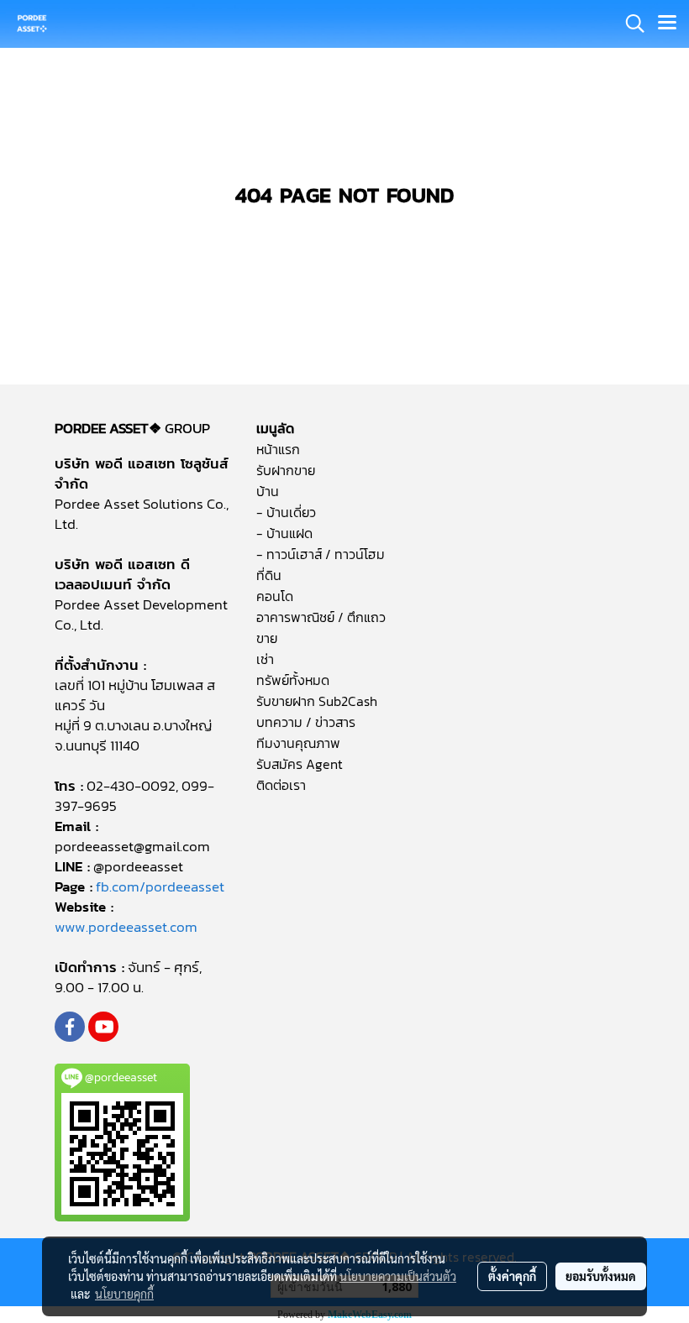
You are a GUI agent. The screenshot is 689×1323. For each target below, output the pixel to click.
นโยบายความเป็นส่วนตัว (397, 1276)
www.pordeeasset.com (126, 927)
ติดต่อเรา (281, 785)
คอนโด (274, 596)
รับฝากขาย (285, 470)
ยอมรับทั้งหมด (600, 1276)
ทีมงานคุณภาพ (298, 743)
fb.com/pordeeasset (160, 886)
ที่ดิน (268, 575)
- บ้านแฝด (284, 533)
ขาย (266, 638)
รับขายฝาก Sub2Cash (316, 701)
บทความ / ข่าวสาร (305, 722)
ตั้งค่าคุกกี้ (512, 1276)
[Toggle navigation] (667, 23)
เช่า (265, 659)
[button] (629, 23)
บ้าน (267, 491)
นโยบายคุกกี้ (124, 1293)
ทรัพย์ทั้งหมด (292, 680)
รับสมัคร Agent (299, 764)
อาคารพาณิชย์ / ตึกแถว (321, 617)
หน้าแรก (278, 449)
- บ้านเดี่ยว (286, 512)
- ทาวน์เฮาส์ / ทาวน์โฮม (320, 554)
